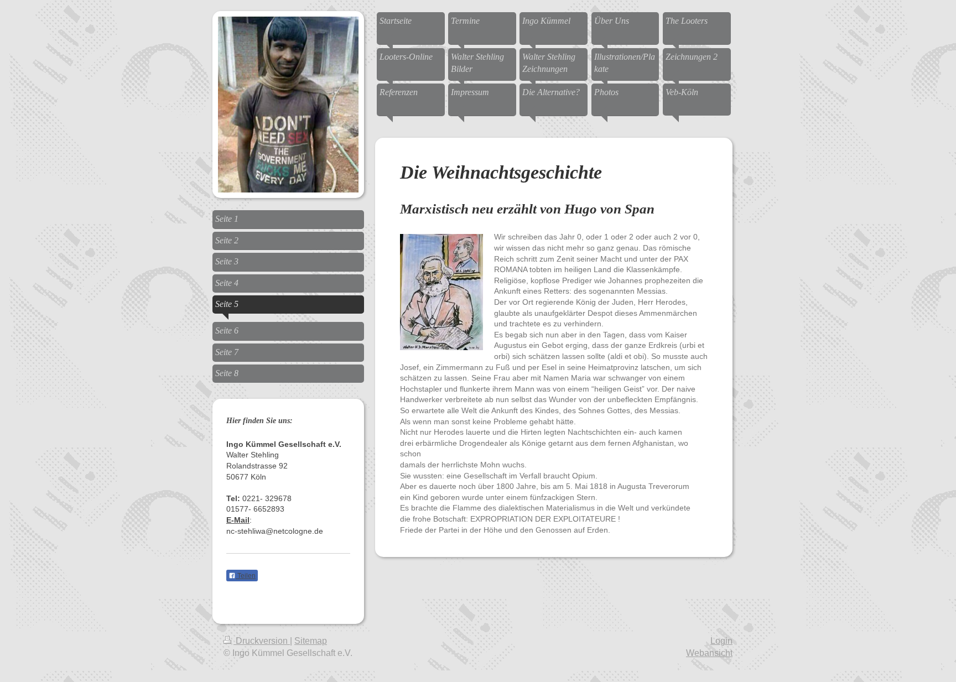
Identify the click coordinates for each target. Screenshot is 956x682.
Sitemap (310, 640)
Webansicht (709, 653)
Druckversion (261, 640)
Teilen (246, 576)
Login (721, 640)
